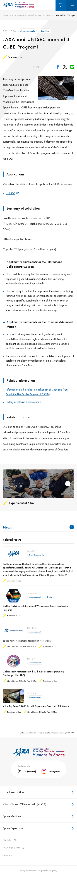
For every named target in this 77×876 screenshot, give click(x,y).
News (48, 15)
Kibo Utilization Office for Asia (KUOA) (24, 804)
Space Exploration (13, 828)
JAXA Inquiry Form (11, 847)
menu (71, 5)
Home (5, 15)
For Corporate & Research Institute (26, 15)
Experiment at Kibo (13, 792)
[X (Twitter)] (65, 68)
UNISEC (10, 193)
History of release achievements (23, 402)
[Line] (72, 68)
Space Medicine (12, 816)
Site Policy (8, 840)
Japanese (7, 855)
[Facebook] (58, 68)
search (61, 5)
